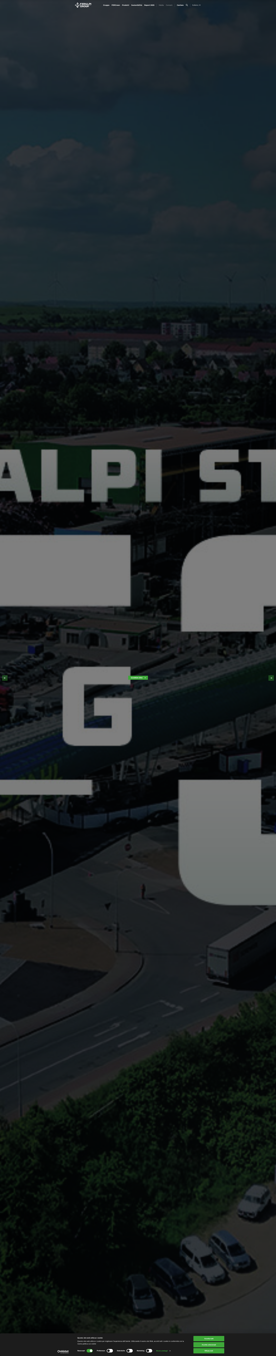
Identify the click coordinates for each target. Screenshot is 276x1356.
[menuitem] (195, 5)
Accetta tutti (208, 1339)
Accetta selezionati (209, 1345)
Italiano (195, 5)
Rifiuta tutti (209, 1351)
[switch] (110, 1350)
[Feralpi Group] (83, 5)
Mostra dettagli (162, 1351)
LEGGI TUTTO (146, 683)
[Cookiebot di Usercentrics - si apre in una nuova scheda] (63, 1351)
